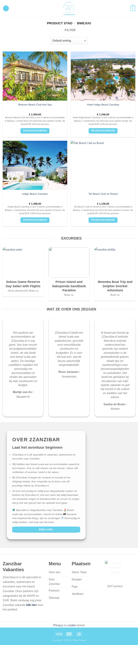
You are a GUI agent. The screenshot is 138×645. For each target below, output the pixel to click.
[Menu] (6, 8)
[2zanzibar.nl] (69, 8)
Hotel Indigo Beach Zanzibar (103, 104)
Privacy (58, 625)
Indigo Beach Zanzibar (35, 193)
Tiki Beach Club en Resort (103, 193)
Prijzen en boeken (35, 131)
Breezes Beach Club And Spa (35, 104)
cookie (72, 625)
